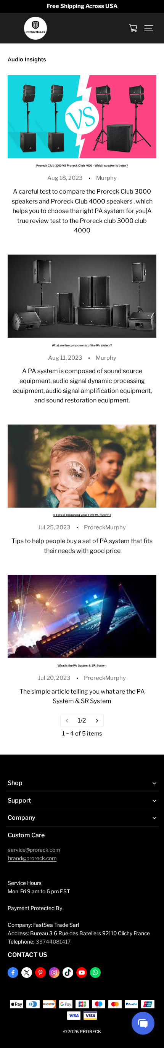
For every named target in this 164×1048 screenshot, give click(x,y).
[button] (148, 28)
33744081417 (53, 942)
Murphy (106, 178)
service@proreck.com (34, 850)
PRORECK (90, 1031)
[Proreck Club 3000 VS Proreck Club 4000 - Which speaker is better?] (82, 116)
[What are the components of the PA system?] (82, 296)
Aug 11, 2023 (65, 357)
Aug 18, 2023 (65, 178)
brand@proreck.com (32, 858)
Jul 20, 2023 (54, 678)
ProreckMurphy (105, 527)
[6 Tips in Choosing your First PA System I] (82, 466)
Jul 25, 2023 (54, 527)
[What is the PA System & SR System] (82, 616)
